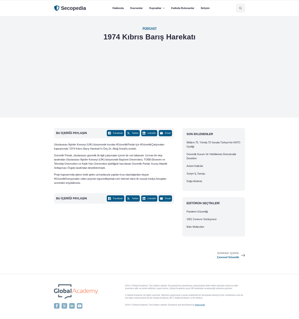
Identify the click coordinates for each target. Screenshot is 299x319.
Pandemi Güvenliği (197, 211)
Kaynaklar (155, 8)
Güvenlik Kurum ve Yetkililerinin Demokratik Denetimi (211, 156)
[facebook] (57, 306)
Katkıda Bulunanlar (182, 8)
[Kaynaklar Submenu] (164, 8)
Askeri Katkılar (195, 165)
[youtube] (79, 306)
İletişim (205, 8)
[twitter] (64, 306)
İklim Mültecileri (195, 226)
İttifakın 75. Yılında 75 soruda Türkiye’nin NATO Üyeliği (213, 144)
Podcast (150, 28)
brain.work (200, 305)
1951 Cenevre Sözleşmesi (201, 219)
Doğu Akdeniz (194, 181)
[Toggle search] (240, 8)
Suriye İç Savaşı (196, 173)
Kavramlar (136, 8)
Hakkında (118, 8)
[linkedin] (72, 306)
